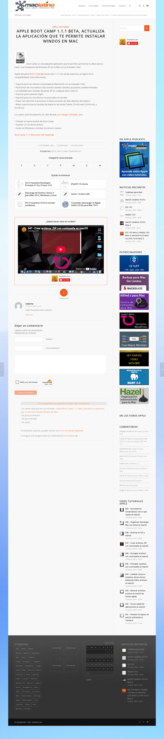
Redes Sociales (26, 696)
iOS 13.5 (128, 207)
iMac (23, 670)
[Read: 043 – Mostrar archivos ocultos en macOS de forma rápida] (122, 591)
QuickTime (36, 691)
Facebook (31, 657)
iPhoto (38, 670)
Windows (19, 709)
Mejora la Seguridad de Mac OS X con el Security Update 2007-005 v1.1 (133, 441)
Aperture (27, 653)
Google (38, 666)
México (38, 683)
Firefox (18, 662)
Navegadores (27, 687)
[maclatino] (35, 5)
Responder (29, 315)
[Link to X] (140, 6)
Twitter (27, 704)
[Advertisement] (134, 92)
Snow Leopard (27, 700)
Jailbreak (36, 674)
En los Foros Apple (133, 415)
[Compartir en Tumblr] (86, 165)
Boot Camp (34, 74)
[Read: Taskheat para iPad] (122, 193)
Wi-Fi (34, 704)
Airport (30, 649)
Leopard (25, 679)
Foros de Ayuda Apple (69, 430)
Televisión (19, 704)
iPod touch (19, 674)
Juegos (18, 679)
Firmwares (26, 662)
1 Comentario (62, 145)
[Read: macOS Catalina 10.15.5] (122, 200)
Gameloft (19, 666)
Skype (18, 700)
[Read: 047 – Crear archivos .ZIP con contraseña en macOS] (122, 544)
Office (18, 691)
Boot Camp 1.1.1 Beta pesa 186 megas (33, 134)
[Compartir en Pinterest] (60, 165)
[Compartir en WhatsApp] (47, 165)
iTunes (28, 674)
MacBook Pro (20, 683)
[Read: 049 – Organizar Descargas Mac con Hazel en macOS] (122, 523)
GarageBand (29, 666)
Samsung (37, 696)
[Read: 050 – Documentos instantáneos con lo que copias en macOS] (122, 509)
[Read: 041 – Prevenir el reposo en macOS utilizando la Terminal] (122, 615)
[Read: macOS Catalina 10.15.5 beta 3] (122, 223)
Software (64, 27)
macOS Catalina (136, 480)
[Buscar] (129, 5)
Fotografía (36, 662)
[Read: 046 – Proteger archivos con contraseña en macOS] (122, 554)
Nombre (49, 339)
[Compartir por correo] (100, 165)
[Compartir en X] (34, 165)
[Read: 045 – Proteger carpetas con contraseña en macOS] (122, 565)
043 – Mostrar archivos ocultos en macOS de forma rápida (135, 593)
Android (18, 653)
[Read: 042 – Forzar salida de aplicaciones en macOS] (122, 605)
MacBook (34, 679)
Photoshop (26, 691)
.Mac (17, 649)
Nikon (36, 687)
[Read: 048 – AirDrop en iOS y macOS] (122, 533)
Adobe (23, 649)
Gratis (18, 670)
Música (18, 687)
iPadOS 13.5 (130, 214)
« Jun (88, 679)
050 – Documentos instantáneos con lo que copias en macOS (136, 511)
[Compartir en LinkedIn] (73, 165)
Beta (53, 151)
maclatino (78, 145)
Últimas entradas (23, 15)
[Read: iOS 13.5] (122, 208)
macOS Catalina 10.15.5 (135, 199)
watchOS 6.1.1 (133, 463)
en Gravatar (69, 435)
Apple (55, 27)
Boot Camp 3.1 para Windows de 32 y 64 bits (131, 450)
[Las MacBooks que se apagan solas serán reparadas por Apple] (162, 369)
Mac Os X (30, 683)
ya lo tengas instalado (67, 114)
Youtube (27, 709)
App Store (35, 653)
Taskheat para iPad (133, 192)
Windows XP (75, 151)
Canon (23, 657)
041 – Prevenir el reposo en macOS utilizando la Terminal (137, 617)
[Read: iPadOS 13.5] (122, 215)
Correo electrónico (53, 348)
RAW (17, 696)
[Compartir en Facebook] (21, 165)
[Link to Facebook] (144, 6)
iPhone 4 (31, 670)
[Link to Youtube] (147, 6)
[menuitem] (82, 5)
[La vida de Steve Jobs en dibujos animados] (2, 369)
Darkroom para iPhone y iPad (137, 475)
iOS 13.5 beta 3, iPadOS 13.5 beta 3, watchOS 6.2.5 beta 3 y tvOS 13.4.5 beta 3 (137, 235)
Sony (36, 700)
